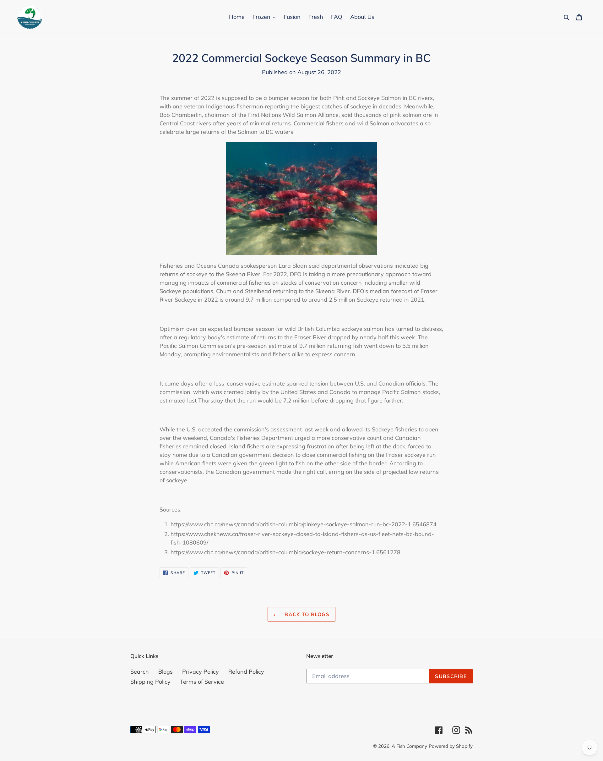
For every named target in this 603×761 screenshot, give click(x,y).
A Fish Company (409, 746)
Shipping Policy (150, 681)
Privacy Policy (200, 671)
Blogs (165, 671)
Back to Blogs (306, 614)
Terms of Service (202, 681)
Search (139, 671)
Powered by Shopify (451, 746)
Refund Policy (246, 671)
